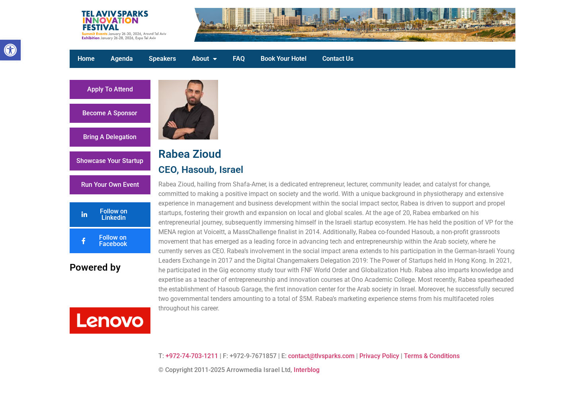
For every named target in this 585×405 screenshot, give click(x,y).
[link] (10, 50)
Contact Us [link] (337, 58)
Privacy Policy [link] (379, 356)
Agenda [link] (122, 58)
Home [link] (86, 58)
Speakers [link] (162, 58)
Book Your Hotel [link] (283, 58)
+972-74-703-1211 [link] (192, 356)
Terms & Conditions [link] (432, 356)
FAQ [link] (239, 58)
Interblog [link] (307, 370)
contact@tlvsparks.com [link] (321, 356)
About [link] (200, 58)
